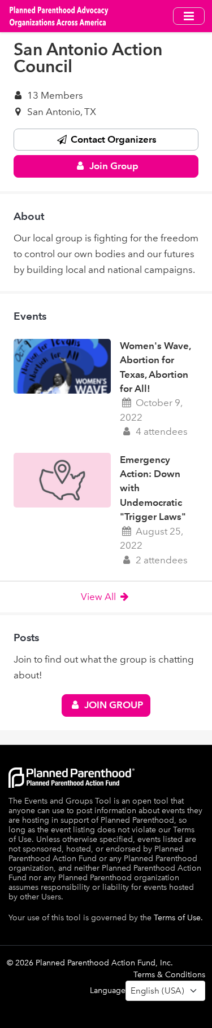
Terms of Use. (178, 918)
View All (99, 596)
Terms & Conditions (169, 975)
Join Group (113, 165)
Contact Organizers (112, 139)
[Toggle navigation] (189, 16)
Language (108, 990)
